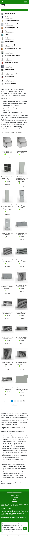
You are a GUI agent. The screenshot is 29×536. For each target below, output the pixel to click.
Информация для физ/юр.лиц (14, 492)
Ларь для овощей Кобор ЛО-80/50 (22, 152)
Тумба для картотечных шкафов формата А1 (7, 287)
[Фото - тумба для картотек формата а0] (21, 224)
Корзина (25, 1)
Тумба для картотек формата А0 (21, 233)
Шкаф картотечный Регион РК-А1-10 (21, 363)
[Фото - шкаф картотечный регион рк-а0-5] (21, 328)
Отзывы (14, 499)
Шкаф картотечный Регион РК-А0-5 (21, 338)
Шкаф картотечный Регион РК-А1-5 (7, 388)
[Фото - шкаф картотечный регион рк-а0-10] (7, 328)
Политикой (5, 533)
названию (19, 132)
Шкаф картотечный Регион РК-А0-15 (7, 260)
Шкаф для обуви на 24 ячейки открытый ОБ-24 (7, 178)
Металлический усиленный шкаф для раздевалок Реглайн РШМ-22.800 (22, 179)
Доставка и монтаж (14, 495)
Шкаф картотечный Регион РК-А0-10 (7, 338)
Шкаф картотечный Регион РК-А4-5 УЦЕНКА (21, 206)
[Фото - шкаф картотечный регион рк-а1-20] (7, 353)
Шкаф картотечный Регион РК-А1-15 (21, 286)
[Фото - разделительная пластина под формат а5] (21, 379)
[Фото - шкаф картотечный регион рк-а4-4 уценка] (7, 224)
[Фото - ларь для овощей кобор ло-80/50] (21, 142)
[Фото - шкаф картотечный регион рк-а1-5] (7, 379)
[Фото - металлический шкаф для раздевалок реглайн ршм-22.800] (21, 167)
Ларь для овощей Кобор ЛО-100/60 (7, 152)
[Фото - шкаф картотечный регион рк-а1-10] (21, 353)
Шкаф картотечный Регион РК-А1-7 (7, 312)
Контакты (14, 501)
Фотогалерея (14, 497)
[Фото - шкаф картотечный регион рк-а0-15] (7, 251)
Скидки (14, 493)
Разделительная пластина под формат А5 (22, 389)
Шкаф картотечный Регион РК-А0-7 (21, 260)
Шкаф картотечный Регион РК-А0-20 (21, 312)
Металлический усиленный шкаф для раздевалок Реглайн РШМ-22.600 (7, 207)
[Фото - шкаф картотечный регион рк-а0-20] (21, 303)
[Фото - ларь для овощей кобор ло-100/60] (7, 142)
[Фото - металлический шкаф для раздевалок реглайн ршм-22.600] (7, 196)
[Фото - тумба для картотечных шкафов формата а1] (7, 276)
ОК (25, 528)
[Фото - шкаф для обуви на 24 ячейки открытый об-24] (7, 167)
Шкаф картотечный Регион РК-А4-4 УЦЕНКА (7, 234)
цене (12, 132)
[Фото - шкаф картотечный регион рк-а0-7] (21, 251)
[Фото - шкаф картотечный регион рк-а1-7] (7, 303)
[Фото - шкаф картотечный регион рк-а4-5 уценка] (21, 196)
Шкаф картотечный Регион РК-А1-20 (7, 363)
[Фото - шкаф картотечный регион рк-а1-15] (21, 276)
